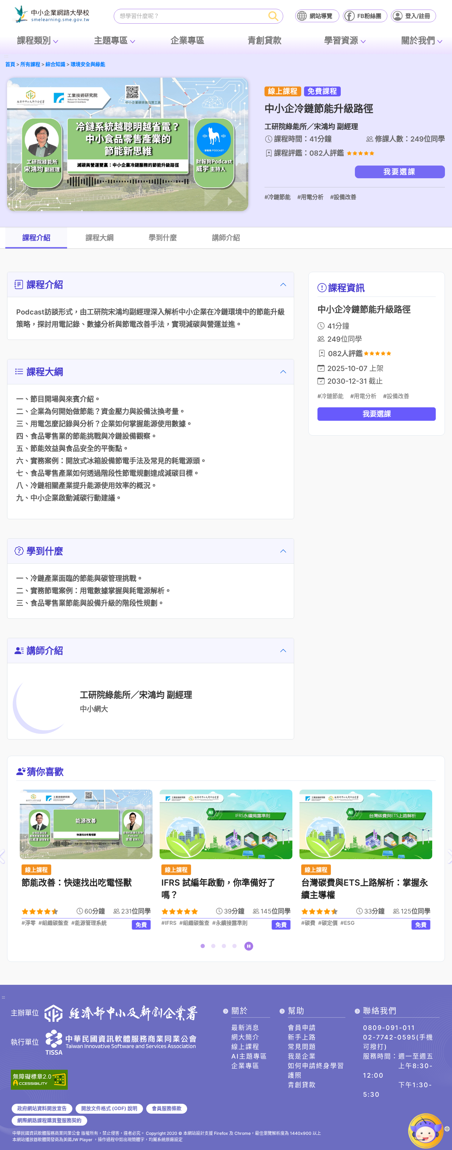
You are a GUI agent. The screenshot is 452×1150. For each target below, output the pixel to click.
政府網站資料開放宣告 (42, 1108)
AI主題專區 (249, 1056)
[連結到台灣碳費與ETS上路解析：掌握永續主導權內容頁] (365, 824)
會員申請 (302, 1027)
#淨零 (29, 923)
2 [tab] (214, 947)
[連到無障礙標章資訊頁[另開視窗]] (39, 1079)
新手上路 (302, 1037)
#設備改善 (343, 196)
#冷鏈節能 (277, 196)
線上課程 (245, 1046)
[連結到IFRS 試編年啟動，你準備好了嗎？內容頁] (226, 824)
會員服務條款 (167, 1108)
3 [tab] (225, 947)
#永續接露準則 (230, 923)
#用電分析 (310, 196)
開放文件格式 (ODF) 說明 (109, 1108)
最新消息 (245, 1027)
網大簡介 (245, 1037)
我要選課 (399, 172)
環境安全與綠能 (88, 64)
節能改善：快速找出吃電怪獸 (77, 883)
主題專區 (111, 40)
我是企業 (302, 1056)
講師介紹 (226, 238)
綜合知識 (55, 64)
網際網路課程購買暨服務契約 (49, 1120)
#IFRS (169, 923)
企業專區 (187, 40)
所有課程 (30, 64)
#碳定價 (328, 923)
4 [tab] (235, 947)
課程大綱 (99, 238)
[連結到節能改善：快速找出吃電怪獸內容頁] (86, 824)
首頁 (10, 64)
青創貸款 (264, 40)
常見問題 (302, 1046)
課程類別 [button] (34, 40)
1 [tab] (204, 947)
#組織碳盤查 (53, 923)
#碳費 (308, 923)
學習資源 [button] (341, 40)
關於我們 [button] (418, 40)
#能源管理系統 (89, 923)
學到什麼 (163, 238)
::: (6, 56)
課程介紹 (36, 238)
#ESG (347, 923)
